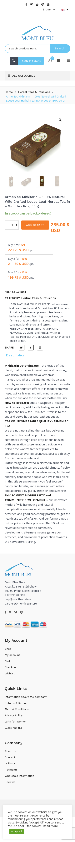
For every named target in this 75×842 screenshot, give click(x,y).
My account (12, 654)
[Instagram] (37, 4)
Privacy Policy (13, 715)
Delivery (10, 763)
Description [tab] (15, 355)
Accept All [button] (16, 831)
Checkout (11, 667)
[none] (64, 9)
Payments (11, 769)
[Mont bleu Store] (37, 33)
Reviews (10, 781)
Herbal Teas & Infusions (34, 91)
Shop (8, 648)
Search (60, 48)
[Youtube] (48, 4)
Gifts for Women (15, 721)
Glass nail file (13, 727)
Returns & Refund (16, 703)
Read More (50, 826)
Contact (10, 757)
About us (11, 751)
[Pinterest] (42, 4)
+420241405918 (30, 60)
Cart (7, 661)
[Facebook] (26, 4)
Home (9, 91)
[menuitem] (64, 9)
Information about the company (26, 696)
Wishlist (10, 673)
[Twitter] (31, 4)
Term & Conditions (17, 709)
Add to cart (35, 225)
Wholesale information (19, 775)
